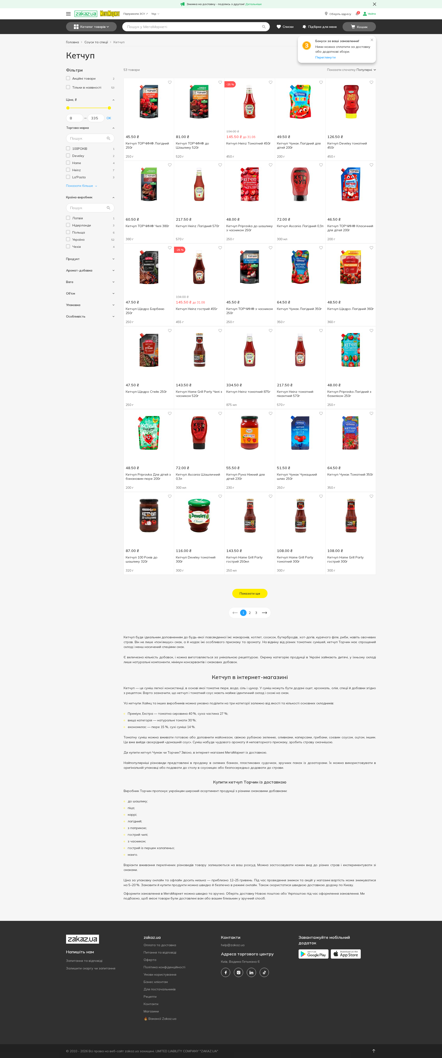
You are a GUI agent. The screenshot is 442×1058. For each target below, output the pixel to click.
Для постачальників (160, 989)
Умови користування (160, 974)
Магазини (151, 1011)
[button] (337, 13)
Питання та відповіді (160, 952)
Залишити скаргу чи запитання (90, 968)
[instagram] (238, 972)
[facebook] (225, 972)
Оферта (150, 960)
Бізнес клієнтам (156, 982)
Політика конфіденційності (164, 967)
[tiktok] (264, 972)
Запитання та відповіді (84, 961)
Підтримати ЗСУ (134, 13)
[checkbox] (68, 78)
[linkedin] (251, 972)
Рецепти (150, 996)
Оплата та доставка (160, 945)
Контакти (151, 1004)
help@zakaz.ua (232, 945)
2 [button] (250, 613)
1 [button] (243, 613)
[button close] (374, 4)
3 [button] (256, 613)
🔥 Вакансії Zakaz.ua (160, 1019)
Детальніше (253, 4)
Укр (153, 13)
